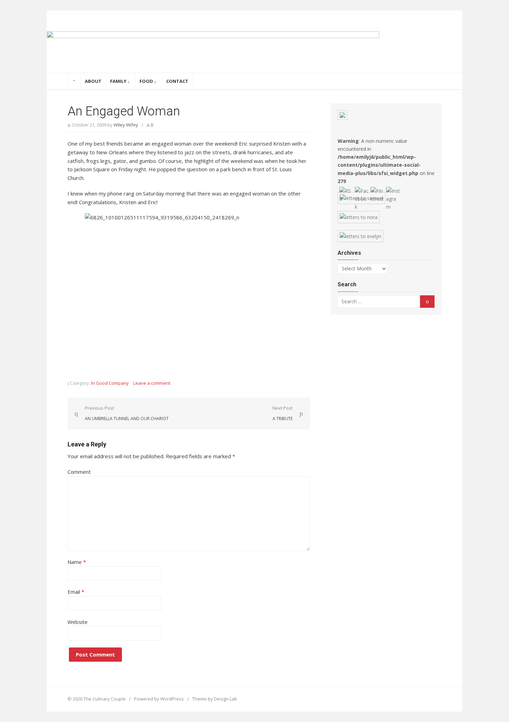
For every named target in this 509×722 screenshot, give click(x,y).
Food (146, 81)
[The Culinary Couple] (254, 52)
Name (77, 561)
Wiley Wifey (126, 125)
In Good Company (110, 383)
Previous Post (127, 413)
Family (118, 81)
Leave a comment (151, 383)
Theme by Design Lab (214, 699)
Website (78, 621)
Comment (79, 471)
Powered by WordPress (159, 699)
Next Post (283, 413)
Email (76, 591)
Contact (177, 81)
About (93, 81)
